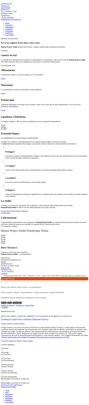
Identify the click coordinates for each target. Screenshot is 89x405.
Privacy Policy (28, 341)
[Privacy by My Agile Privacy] (12, 385)
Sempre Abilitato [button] (19, 324)
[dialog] (44, 290)
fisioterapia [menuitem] (9, 398)
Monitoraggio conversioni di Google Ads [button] (15, 379)
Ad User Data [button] (5, 354)
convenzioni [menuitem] (9, 402)
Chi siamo (8, 25)
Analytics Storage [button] (7, 366)
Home (7, 23)
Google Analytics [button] (7, 324)
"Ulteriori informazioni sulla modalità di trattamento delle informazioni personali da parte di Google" (35, 337)
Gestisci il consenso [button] (7, 305)
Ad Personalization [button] (7, 360)
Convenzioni (9, 35)
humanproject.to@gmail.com (11, 19)
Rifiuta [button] (9, 303)
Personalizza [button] (17, 303)
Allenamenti (9, 27)
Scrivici (3, 262)
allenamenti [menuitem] (9, 394)
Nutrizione (8, 29)
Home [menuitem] (7, 390)
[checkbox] (44, 352)
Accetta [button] (4, 303)
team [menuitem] (6, 392)
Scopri (3, 78)
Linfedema (9, 33)
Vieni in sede (5, 268)
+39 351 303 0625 (7, 17)
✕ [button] (1, 282)
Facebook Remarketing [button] (9, 373)
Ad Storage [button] (5, 348)
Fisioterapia (9, 31)
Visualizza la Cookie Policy (25, 305)
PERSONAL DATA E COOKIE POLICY (73, 275)
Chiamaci (4, 273)
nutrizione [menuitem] (8, 396)
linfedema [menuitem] (8, 400)
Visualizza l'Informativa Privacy (36, 319)
